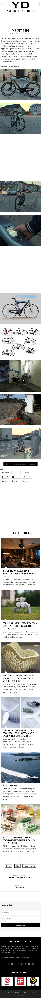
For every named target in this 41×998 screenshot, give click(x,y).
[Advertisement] (20, 20)
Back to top (20, 995)
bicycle (8, 866)
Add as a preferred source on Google (22, 464)
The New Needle (20, 886)
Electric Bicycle (29, 866)
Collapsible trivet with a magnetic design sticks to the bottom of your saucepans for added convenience (18, 733)
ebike (17, 866)
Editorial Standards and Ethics (10, 957)
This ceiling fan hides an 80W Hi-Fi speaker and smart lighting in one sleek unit (20, 574)
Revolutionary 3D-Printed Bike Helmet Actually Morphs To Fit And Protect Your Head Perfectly (19, 678)
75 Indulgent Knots (11, 785)
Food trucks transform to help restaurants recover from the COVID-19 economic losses (19, 840)
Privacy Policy (25, 957)
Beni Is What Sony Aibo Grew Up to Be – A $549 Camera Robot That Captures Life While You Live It (20, 626)
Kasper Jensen (13, 66)
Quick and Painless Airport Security (20, 876)
